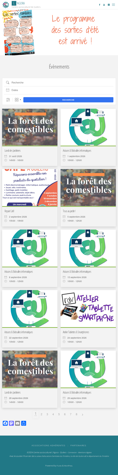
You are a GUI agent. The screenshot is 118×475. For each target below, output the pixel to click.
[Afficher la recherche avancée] (8, 100)
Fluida (59, 466)
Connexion (72, 452)
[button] (57, 51)
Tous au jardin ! (69, 211)
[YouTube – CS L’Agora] (104, 4)
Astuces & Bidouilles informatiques (77, 150)
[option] (59, 32)
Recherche (68, 100)
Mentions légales (84, 452)
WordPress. (68, 466)
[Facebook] (100, 4)
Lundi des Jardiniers (12, 150)
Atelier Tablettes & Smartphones (76, 332)
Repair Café (9, 211)
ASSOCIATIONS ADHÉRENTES (48, 445)
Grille (17, 100)
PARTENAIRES (78, 445)
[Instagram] (108, 4)
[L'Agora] (5, 4)
